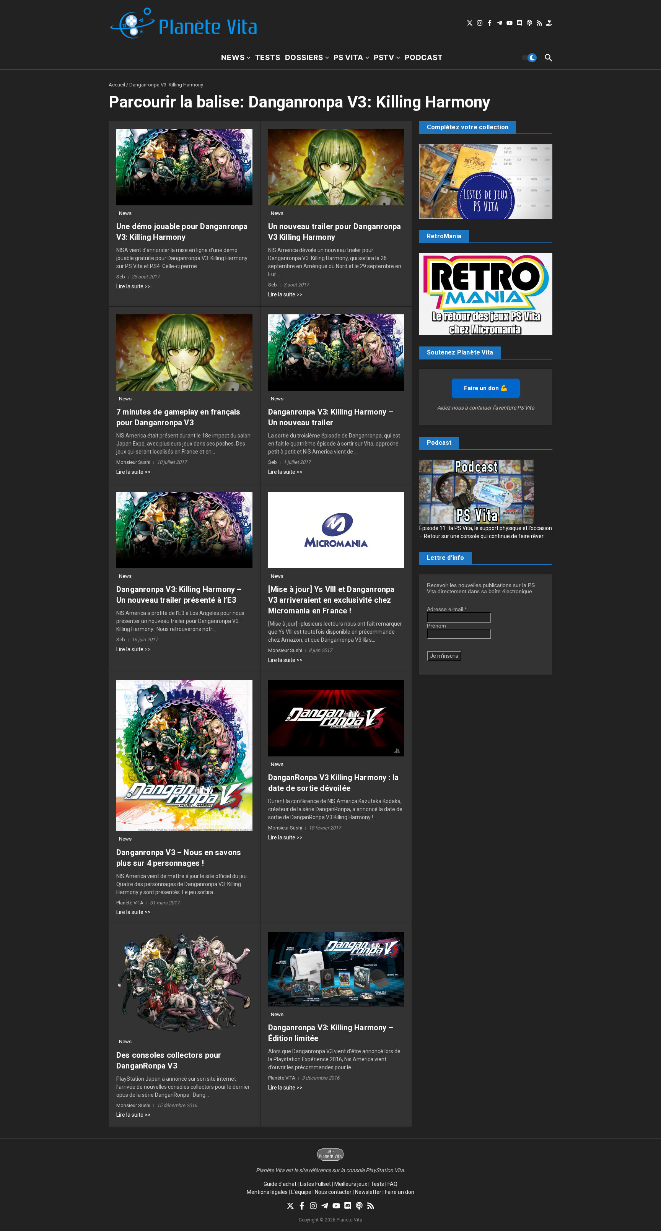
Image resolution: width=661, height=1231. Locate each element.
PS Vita (348, 57)
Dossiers (304, 57)
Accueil (117, 85)
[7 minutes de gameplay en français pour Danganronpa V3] (184, 352)
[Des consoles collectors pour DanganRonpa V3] (184, 983)
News (232, 57)
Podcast (424, 57)
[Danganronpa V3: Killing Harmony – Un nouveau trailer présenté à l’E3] (184, 530)
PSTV (384, 57)
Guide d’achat (280, 1184)
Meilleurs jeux (350, 1184)
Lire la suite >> (133, 286)
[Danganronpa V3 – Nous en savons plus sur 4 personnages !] (184, 755)
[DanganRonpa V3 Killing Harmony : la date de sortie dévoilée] (336, 718)
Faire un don (399, 1192)
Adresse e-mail (447, 609)
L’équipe (301, 1192)
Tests (267, 57)
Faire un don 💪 (486, 388)
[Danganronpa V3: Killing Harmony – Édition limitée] (336, 969)
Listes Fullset (315, 1184)
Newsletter (368, 1192)
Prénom (436, 626)
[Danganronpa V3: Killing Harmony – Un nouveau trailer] (336, 352)
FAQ (392, 1184)
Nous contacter (333, 1192)
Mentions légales (267, 1192)
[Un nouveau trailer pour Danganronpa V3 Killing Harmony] (336, 167)
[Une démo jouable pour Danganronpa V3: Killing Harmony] (184, 167)
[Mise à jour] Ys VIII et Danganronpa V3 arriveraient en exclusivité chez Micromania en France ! (331, 600)
